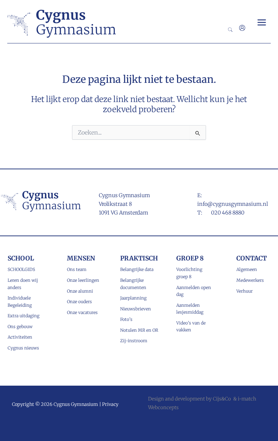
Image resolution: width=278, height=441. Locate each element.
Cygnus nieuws (23, 348)
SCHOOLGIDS (21, 269)
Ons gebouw (20, 326)
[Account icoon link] (242, 28)
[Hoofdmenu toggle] (262, 22)
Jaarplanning (133, 298)
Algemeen (246, 269)
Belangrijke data (136, 269)
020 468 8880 (227, 212)
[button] (230, 30)
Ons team (77, 269)
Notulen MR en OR (139, 330)
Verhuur (244, 291)
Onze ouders (79, 301)
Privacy (110, 404)
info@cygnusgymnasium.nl (232, 204)
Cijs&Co (222, 399)
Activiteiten (20, 337)
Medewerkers (250, 280)
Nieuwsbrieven (135, 308)
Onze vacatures (82, 312)
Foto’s (126, 319)
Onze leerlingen (83, 280)
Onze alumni (80, 291)
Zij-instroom (133, 340)
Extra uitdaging (23, 315)
